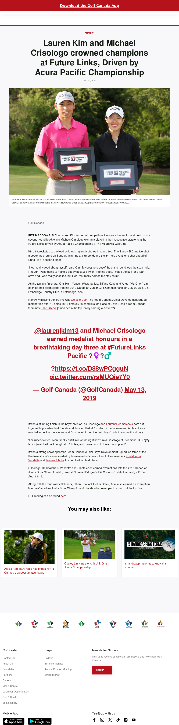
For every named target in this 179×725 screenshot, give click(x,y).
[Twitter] (110, 720)
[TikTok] (118, 720)
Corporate (10, 650)
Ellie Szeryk (48, 308)
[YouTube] (133, 720)
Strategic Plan (52, 674)
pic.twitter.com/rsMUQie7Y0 (89, 376)
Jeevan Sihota (55, 460)
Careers (7, 680)
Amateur (89, 32)
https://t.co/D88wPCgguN (91, 368)
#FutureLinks (127, 346)
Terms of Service (54, 663)
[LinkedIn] (126, 720)
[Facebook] (94, 720)
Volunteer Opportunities (16, 691)
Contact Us (9, 658)
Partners (7, 674)
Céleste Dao (79, 300)
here (63, 496)
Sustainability (10, 702)
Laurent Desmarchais (119, 424)
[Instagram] (102, 720)
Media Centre (10, 686)
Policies (49, 658)
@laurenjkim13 (57, 330)
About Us (8, 663)
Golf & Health (10, 697)
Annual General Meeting (58, 669)
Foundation (9, 669)
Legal (48, 650)
